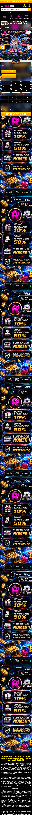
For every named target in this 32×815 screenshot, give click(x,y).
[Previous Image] (2, 47)
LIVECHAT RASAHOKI (16, 114)
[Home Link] (10, 5)
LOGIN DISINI (8, 76)
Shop (2, 6)
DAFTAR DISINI (9, 71)
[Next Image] (29, 47)
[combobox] (14, 9)
